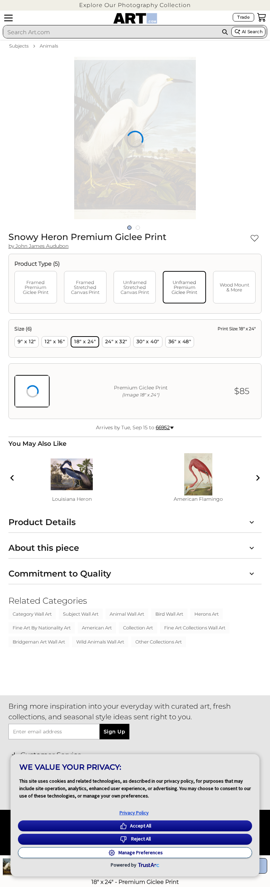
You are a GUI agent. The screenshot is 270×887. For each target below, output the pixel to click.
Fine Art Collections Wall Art (194, 627)
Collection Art (138, 627)
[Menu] (8, 18)
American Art (97, 627)
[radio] (26, 341)
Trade (243, 17)
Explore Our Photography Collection (135, 5)
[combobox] (111, 32)
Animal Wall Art (127, 614)
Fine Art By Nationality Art (42, 627)
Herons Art (206, 614)
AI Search (252, 31)
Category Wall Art (32, 614)
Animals (49, 46)
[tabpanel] (135, 369)
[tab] (35, 287)
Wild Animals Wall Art (100, 642)
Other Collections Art (158, 642)
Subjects (18, 46)
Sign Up (114, 731)
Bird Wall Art (169, 614)
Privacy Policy (134, 812)
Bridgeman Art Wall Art (39, 642)
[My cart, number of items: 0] (261, 17)
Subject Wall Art (80, 614)
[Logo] (135, 18)
